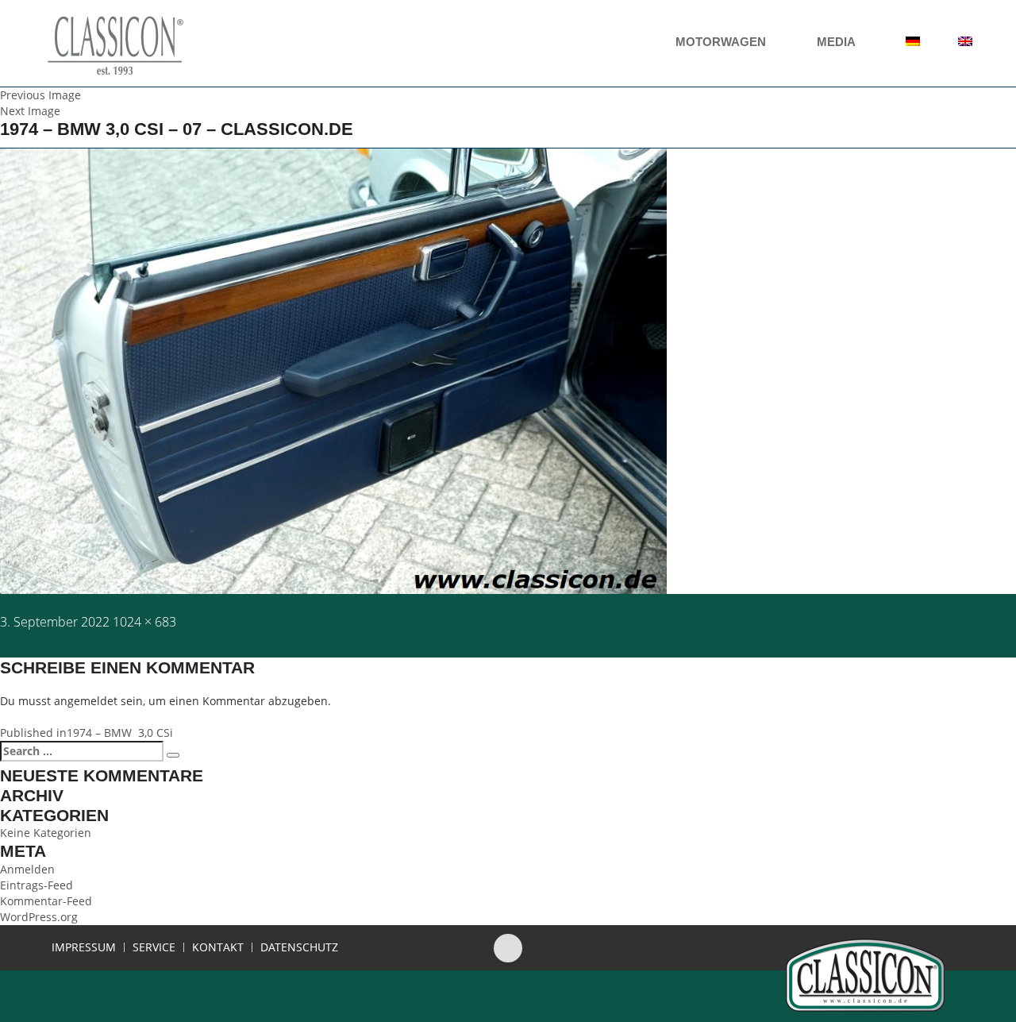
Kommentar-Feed (46, 900)
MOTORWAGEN (722, 41)
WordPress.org (39, 916)
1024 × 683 (144, 622)
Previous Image (40, 94)
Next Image (30, 110)
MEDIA (837, 41)
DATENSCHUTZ (299, 947)
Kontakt (218, 947)
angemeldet (85, 700)
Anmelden (27, 869)
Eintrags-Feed (36, 885)
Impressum (84, 947)
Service (154, 947)
